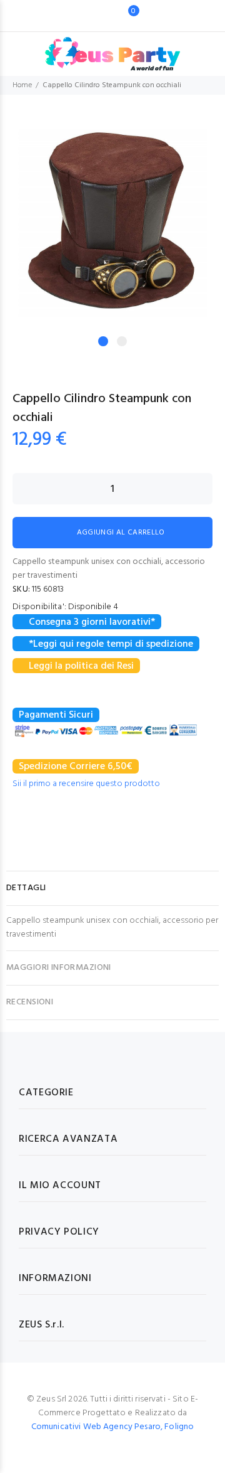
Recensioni (29, 1002)
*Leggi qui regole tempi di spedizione (111, 644)
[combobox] (93, 16)
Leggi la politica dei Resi (81, 666)
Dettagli (26, 888)
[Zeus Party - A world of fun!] (113, 48)
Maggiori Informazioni (58, 967)
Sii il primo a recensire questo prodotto (86, 784)
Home (22, 85)
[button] (200, 134)
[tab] (112, 888)
